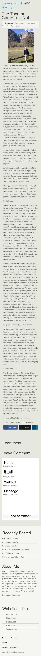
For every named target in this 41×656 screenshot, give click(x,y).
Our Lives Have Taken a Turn (13, 557)
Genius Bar (6, 26)
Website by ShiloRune (10, 647)
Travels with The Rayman (14, 5)
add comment (21, 515)
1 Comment (9, 23)
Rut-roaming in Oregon (10, 553)
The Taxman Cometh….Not (15, 15)
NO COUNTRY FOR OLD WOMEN (15, 549)
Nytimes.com (11, 621)
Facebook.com (11, 614)
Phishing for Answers (10, 538)
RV (11, 26)
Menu (28, 2)
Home (4, 638)
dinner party (30, 23)
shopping (16, 26)
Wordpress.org (11, 629)
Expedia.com (11, 625)
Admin (4, 642)
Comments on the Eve (10, 542)
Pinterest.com (11, 618)
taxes (22, 26)
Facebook (4, 599)
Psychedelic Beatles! (10, 546)
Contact (14, 638)
